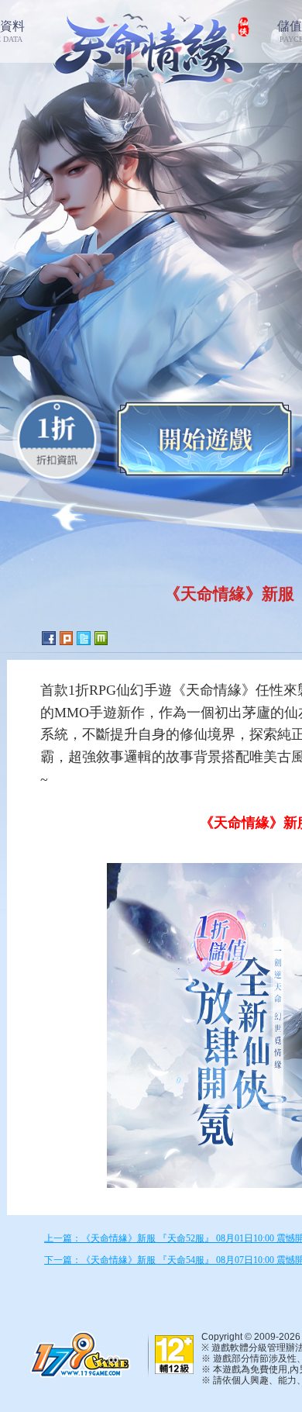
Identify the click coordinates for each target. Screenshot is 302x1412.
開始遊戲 (204, 438)
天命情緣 (151, 47)
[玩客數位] (77, 1353)
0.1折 (57, 439)
